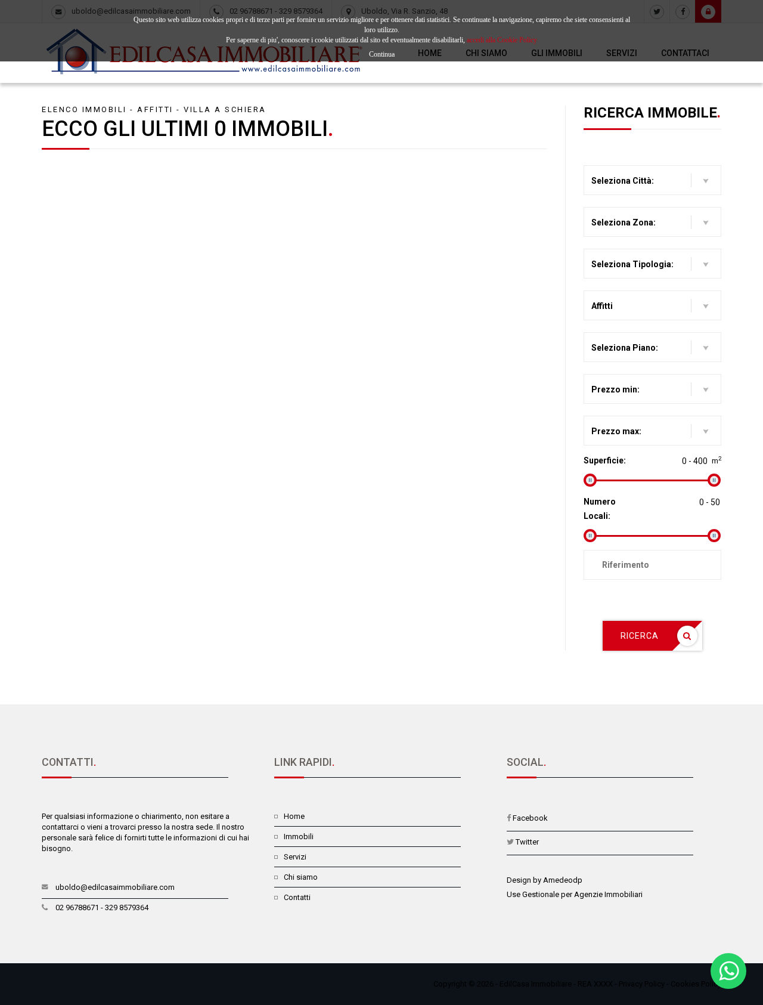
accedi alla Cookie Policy (502, 40)
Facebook (530, 818)
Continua (382, 54)
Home (294, 816)
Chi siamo (301, 877)
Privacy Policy (642, 983)
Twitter (527, 841)
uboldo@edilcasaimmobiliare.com (115, 887)
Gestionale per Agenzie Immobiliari (582, 894)
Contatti (297, 897)
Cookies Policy (696, 983)
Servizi (295, 856)
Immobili (299, 836)
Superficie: (605, 460)
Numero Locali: (600, 509)
